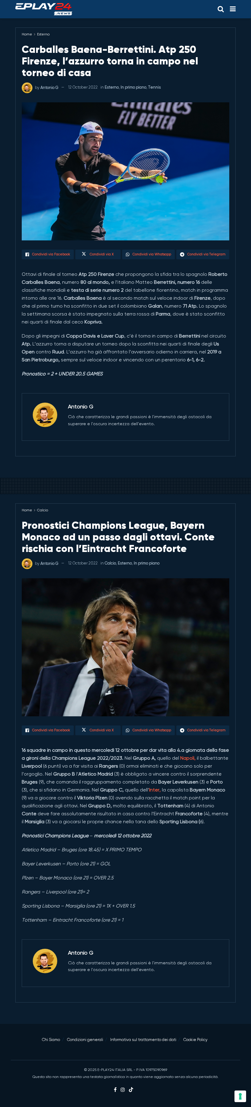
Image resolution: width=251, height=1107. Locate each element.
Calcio (42, 510)
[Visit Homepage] (43, 9)
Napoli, (188, 758)
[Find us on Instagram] (123, 1090)
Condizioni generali (85, 1039)
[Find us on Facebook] (115, 1090)
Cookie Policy (195, 1039)
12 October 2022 (83, 87)
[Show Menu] (233, 9)
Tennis (154, 87)
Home (27, 34)
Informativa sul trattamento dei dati (143, 1039)
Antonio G (49, 87)
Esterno (43, 34)
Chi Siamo (51, 1039)
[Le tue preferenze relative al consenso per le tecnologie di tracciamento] (240, 1096)
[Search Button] (221, 9)
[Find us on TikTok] (131, 1090)
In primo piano (133, 87)
